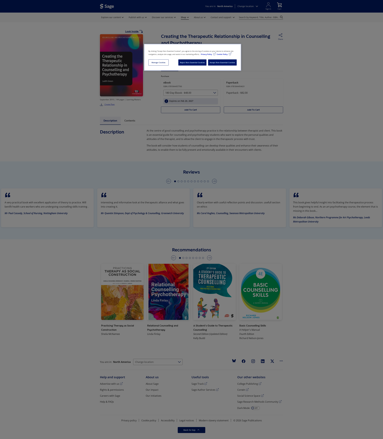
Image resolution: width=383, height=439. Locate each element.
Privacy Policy (206, 54)
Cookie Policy (222, 54)
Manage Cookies (158, 62)
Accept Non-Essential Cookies (222, 62)
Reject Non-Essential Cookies (192, 62)
